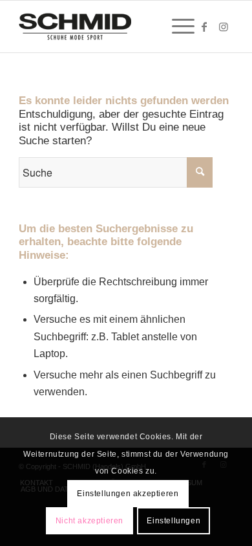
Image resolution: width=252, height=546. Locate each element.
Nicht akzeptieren (89, 520)
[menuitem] (176, 26)
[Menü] (176, 26)
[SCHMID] (104, 26)
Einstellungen (173, 520)
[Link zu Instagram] (223, 27)
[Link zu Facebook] (204, 27)
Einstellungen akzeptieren (127, 493)
